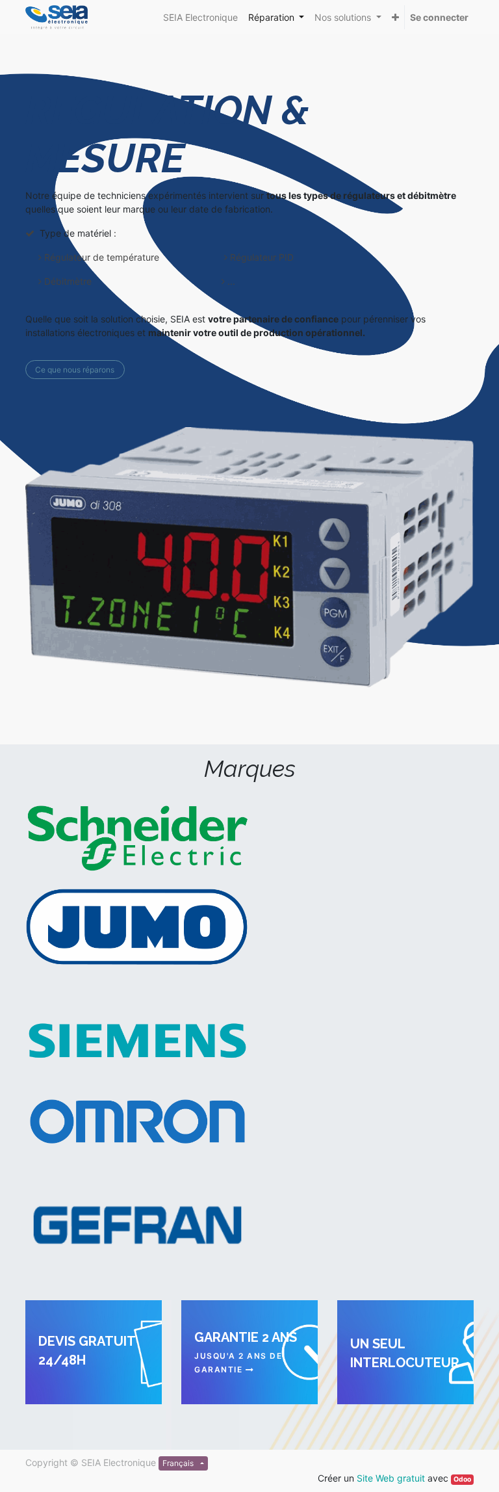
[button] (395, 17)
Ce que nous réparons (74, 369)
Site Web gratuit (391, 1478)
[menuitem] (200, 17)
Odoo (462, 1479)
